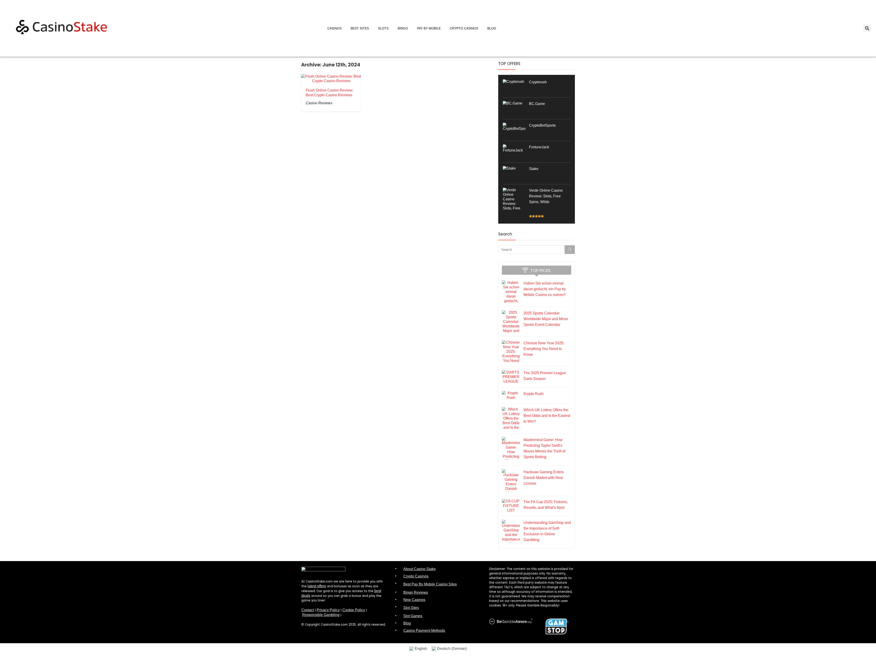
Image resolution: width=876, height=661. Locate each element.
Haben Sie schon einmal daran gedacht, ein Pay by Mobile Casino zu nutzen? (545, 289)
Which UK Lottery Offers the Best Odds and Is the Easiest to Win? (547, 415)
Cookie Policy (353, 610)
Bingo (403, 28)
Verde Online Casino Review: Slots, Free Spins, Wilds (546, 196)
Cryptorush (538, 82)
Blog (491, 28)
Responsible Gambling (320, 615)
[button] (867, 28)
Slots (383, 28)
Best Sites (360, 28)
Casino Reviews (319, 103)
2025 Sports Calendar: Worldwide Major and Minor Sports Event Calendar (546, 319)
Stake (533, 169)
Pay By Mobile (429, 28)
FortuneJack (539, 147)
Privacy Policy (328, 610)
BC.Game (537, 104)
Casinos (334, 28)
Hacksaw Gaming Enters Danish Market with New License (544, 477)
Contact (307, 610)
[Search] (570, 249)
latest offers (317, 586)
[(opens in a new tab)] (513, 82)
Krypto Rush (534, 394)
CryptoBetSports (542, 125)
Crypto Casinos (464, 28)
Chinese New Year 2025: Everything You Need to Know (544, 348)
